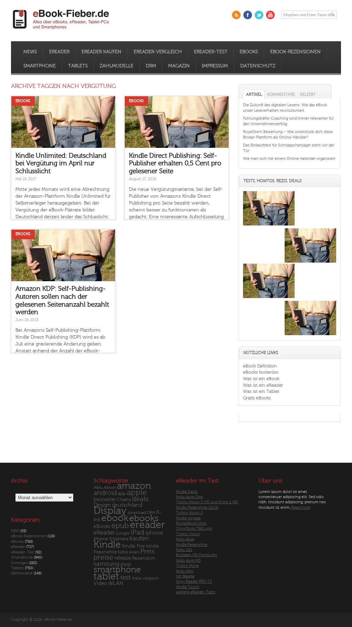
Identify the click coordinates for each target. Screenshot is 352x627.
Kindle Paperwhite (191, 544)
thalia (137, 578)
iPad (137, 532)
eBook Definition (260, 365)
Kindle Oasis (186, 492)
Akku (98, 487)
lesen (134, 552)
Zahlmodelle (116, 66)
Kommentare (281, 94)
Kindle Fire (133, 546)
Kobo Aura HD (188, 560)
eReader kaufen (101, 52)
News (30, 52)
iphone (154, 533)
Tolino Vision (188, 534)
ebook (114, 518)
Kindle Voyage (188, 518)
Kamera (121, 538)
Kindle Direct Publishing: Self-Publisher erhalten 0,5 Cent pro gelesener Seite (175, 163)
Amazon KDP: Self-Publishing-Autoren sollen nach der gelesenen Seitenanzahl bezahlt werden (62, 300)
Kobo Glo (184, 550)
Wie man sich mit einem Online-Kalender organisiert (289, 158)
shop (125, 564)
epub (120, 525)
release (122, 558)
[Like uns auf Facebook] (247, 15)
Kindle (107, 544)
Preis (147, 551)
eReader (59, 52)
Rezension (143, 558)
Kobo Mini (185, 571)
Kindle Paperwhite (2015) (197, 507)
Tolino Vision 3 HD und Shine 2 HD (207, 502)
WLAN (115, 583)
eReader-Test (211, 52)
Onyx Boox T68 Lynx (194, 528)
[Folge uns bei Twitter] (259, 15)
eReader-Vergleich (158, 52)
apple (137, 492)
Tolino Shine (187, 565)
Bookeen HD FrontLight (196, 555)
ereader (147, 525)
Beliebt (308, 94)
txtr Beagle (185, 576)
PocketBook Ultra (191, 523)
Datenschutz (257, 66)
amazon (134, 486)
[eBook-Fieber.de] (61, 30)
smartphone (117, 569)
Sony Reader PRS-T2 (194, 581)
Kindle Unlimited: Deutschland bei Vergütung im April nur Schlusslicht (60, 163)
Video (100, 583)
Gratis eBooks (257, 397)
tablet (106, 576)
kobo (123, 552)
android (105, 493)
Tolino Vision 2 (189, 512)
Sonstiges (19, 563)
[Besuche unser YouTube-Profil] (270, 15)
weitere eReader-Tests (195, 592)
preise (103, 557)
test (125, 577)
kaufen (139, 538)
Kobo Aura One (189, 497)
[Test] (269, 225)
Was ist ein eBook (261, 378)
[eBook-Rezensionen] (269, 298)
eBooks (249, 52)
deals (140, 499)
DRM (151, 66)
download (137, 512)
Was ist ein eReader (263, 385)
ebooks (143, 518)
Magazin (179, 66)
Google (123, 533)
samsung (106, 564)
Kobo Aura (185, 539)
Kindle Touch (187, 587)
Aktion (110, 487)
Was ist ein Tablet (261, 391)
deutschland (127, 505)
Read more (301, 507)
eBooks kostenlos (260, 372)
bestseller (105, 500)
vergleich (151, 578)
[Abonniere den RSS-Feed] (236, 15)
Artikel (254, 94)
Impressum (215, 66)
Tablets (78, 66)
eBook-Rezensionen (295, 52)
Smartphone (39, 66)
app (122, 493)
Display (110, 510)
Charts (124, 500)
